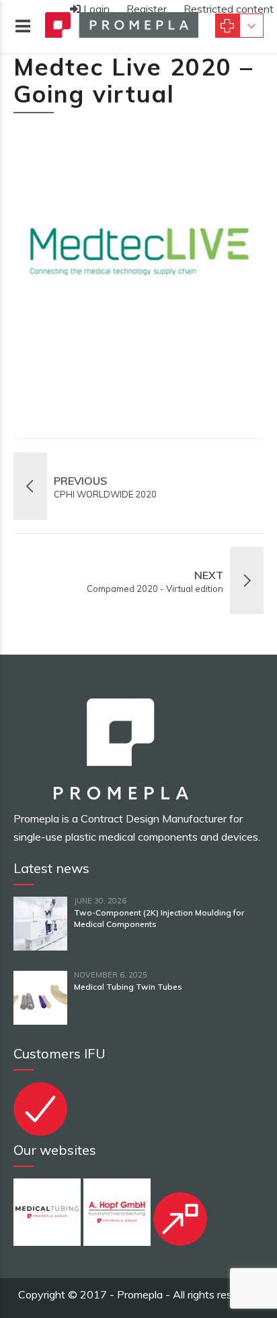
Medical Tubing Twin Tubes (128, 987)
